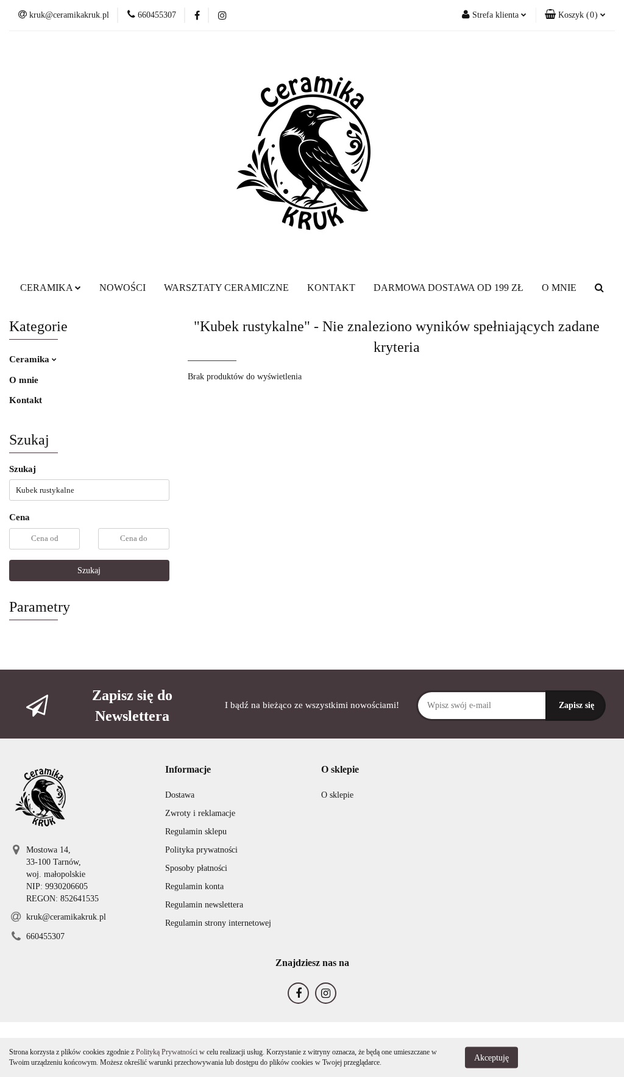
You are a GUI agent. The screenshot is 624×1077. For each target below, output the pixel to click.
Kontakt (25, 400)
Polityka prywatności (201, 849)
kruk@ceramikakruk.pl (66, 916)
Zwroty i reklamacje (200, 813)
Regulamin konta (194, 886)
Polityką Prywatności (166, 1052)
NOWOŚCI (122, 287)
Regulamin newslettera (204, 904)
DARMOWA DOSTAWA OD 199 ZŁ (448, 287)
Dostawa (179, 795)
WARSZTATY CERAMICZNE (226, 287)
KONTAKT (331, 287)
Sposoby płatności (196, 868)
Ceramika (30, 359)
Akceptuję (491, 1057)
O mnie (23, 380)
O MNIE (559, 287)
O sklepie (337, 795)
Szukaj (89, 570)
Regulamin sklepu (196, 831)
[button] (575, 15)
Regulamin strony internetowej (218, 923)
